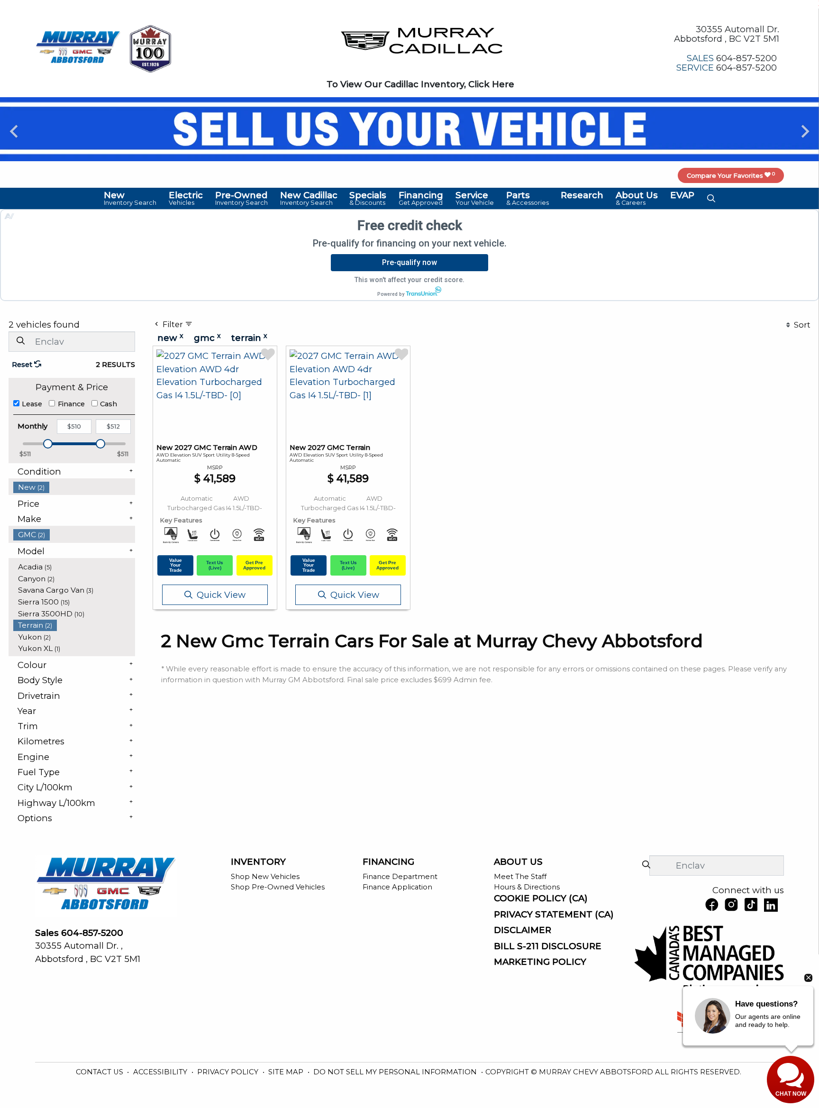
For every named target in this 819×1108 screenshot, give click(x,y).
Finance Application (397, 887)
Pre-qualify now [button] (409, 262)
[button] (130, 198)
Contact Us (100, 1072)
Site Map (286, 1072)
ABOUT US (518, 862)
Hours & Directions (527, 887)
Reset (23, 364)
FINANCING (388, 862)
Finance (71, 404)
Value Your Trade (175, 565)
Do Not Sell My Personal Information (396, 1072)
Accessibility (161, 1072)
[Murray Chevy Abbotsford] (78, 47)
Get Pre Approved (254, 565)
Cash (108, 404)
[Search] (20, 341)
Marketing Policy (540, 962)
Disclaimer (522, 930)
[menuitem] (74, 487)
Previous (14, 131)
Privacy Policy (228, 1072)
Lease (32, 404)
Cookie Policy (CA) (541, 898)
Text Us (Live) (214, 565)
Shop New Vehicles (265, 876)
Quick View (221, 594)
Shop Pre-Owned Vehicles (278, 887)
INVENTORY (258, 862)
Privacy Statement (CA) (554, 914)
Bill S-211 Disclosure (547, 946)
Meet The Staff (520, 876)
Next (805, 131)
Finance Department (400, 876)
